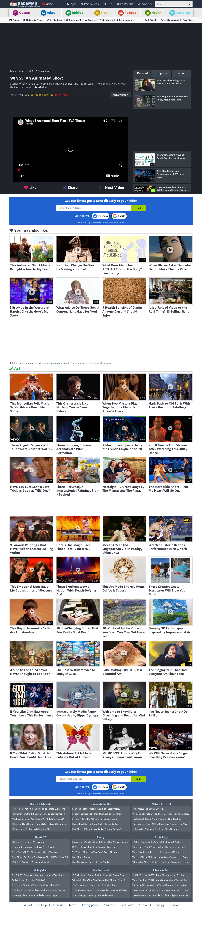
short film (69, 362)
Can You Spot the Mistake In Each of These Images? (96, 808)
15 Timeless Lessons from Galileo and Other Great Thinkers (99, 890)
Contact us (126, 4)
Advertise (147, 4)
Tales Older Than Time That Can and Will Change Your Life (99, 880)
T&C (106, 223)
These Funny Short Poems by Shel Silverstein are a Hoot (158, 847)
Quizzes (24, 13)
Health (156, 13)
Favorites (187, 19)
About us (57, 905)
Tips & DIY (41, 837)
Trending (158, 905)
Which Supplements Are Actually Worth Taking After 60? (38, 818)
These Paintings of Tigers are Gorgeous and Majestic (156, 852)
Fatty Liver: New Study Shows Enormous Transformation (38, 813)
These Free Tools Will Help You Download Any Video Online (159, 880)
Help (109, 4)
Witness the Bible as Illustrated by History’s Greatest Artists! (160, 862)
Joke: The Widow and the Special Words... (91, 862)
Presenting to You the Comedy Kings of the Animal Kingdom (100, 841)
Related (142, 73)
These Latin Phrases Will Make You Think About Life (36, 885)
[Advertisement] (101, 46)
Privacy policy (90, 905)
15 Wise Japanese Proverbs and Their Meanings (94, 885)
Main (13, 71)
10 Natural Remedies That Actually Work (30, 862)
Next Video (119, 94)
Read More (41, 87)
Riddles (77, 13)
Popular (162, 73)
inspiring (49, 362)
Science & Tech (161, 870)
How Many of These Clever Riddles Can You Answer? (96, 829)
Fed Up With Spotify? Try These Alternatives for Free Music (159, 875)
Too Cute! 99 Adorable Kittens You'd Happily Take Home (38, 875)
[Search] (190, 4)
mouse (58, 362)
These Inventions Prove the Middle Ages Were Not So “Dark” (160, 890)
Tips (104, 13)
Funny (15, 19)
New (181, 73)
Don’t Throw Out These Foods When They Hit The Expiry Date (40, 857)
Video (49, 4)
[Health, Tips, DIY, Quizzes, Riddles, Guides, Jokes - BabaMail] (24, 3)
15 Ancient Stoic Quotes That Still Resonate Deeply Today (98, 875)
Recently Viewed (170, 19)
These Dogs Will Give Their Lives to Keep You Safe (34, 852)
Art (49, 71)
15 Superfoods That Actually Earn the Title (31, 829)
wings (91, 362)
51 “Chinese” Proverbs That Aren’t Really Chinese (94, 852)
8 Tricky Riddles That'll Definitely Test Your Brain (94, 818)
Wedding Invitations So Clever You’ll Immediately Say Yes (38, 890)
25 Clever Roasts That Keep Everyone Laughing (94, 847)
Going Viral (75, 19)
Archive (143, 905)
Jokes (51, 13)
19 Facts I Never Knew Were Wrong (28, 841)
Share (25, 94)
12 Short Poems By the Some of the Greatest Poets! (156, 841)
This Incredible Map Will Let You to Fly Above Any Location (159, 885)
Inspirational (126, 19)
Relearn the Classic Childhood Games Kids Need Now (97, 813)
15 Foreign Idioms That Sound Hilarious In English (35, 895)
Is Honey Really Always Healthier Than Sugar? (33, 847)
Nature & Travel (34, 19)
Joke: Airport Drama (81, 857)
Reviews (174, 905)
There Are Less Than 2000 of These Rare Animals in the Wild (159, 823)
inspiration (80, 362)
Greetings (107, 19)
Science (92, 19)
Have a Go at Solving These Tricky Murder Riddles (95, 823)
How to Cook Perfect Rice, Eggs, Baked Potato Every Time (38, 808)
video (40, 362)
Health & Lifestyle (40, 803)
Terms (72, 905)
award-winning (103, 362)
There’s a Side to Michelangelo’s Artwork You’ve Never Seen (160, 857)
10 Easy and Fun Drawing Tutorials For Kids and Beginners (39, 823)
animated (31, 362)
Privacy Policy (118, 223)
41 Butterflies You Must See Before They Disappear (156, 829)
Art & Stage (56, 19)
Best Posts (127, 905)
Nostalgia (183, 13)
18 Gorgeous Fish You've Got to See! (149, 808)
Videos (22, 71)
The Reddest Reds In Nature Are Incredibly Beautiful (156, 818)
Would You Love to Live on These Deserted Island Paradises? (160, 813)
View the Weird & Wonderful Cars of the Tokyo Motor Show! (160, 895)
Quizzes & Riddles (101, 803)
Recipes (130, 13)
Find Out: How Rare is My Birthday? (28, 880)
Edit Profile (151, 19)
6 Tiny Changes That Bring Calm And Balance (92, 895)
